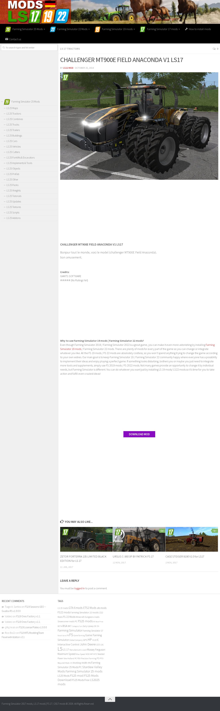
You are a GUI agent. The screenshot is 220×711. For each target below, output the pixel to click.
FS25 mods (85, 621)
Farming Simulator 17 (93, 630)
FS (71, 635)
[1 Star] (61, 280)
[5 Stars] (69, 280)
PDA (79, 658)
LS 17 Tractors (70, 48)
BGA (65, 626)
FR (68, 635)
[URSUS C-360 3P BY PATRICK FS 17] (139, 539)
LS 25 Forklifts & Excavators (21, 157)
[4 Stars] (67, 280)
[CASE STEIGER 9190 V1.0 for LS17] (192, 539)
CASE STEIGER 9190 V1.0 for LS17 (185, 556)
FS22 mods (64, 612)
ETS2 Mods (89, 608)
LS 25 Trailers (13, 130)
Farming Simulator (70, 630)
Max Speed (80, 654)
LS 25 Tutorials (14, 196)
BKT (70, 626)
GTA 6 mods (76, 608)
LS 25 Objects (13, 168)
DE (95, 626)
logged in (79, 588)
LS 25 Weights (14, 190)
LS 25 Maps (12, 108)
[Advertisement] (139, 209)
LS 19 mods (63, 608)
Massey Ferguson (96, 649)
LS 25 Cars (12, 141)
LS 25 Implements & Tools (19, 163)
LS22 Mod (68, 67)
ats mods (101, 608)
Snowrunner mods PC (67, 621)
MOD (88, 654)
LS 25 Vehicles (14, 146)
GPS (85, 640)
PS (98, 658)
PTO (101, 658)
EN (98, 626)
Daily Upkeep (88, 626)
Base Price (99, 622)
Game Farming (79, 635)
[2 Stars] (63, 280)
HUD (94, 640)
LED (98, 644)
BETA (60, 626)
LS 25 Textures (14, 207)
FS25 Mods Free (81, 680)
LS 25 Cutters (13, 152)
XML (89, 662)
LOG (102, 645)
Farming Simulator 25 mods (83, 671)
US (71, 663)
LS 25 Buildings (14, 135)
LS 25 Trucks (13, 124)
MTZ (95, 654)
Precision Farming (88, 658)
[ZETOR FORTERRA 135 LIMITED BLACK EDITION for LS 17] (86, 539)
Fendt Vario (62, 635)
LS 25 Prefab (13, 174)
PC (76, 658)
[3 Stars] (65, 280)
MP (91, 654)
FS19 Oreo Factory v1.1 (28, 616)
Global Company (75, 640)
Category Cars (77, 626)
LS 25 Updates (14, 201)
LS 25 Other (12, 179)
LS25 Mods (63, 675)
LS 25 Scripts (13, 212)
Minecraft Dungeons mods (87, 617)
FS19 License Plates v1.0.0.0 (33, 627)
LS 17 (66, 649)
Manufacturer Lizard (78, 650)
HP (90, 639)
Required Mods (63, 663)
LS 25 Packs (12, 185)
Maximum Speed (66, 654)
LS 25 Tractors (14, 113)
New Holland (69, 658)
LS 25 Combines (15, 119)
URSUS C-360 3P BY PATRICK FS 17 (133, 556)
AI (94, 621)
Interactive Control (68, 644)
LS (60, 649)
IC (98, 639)
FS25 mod (77, 676)
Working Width (80, 662)
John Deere (88, 644)
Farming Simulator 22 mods (84, 612)
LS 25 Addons (13, 218)
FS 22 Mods (69, 616)
